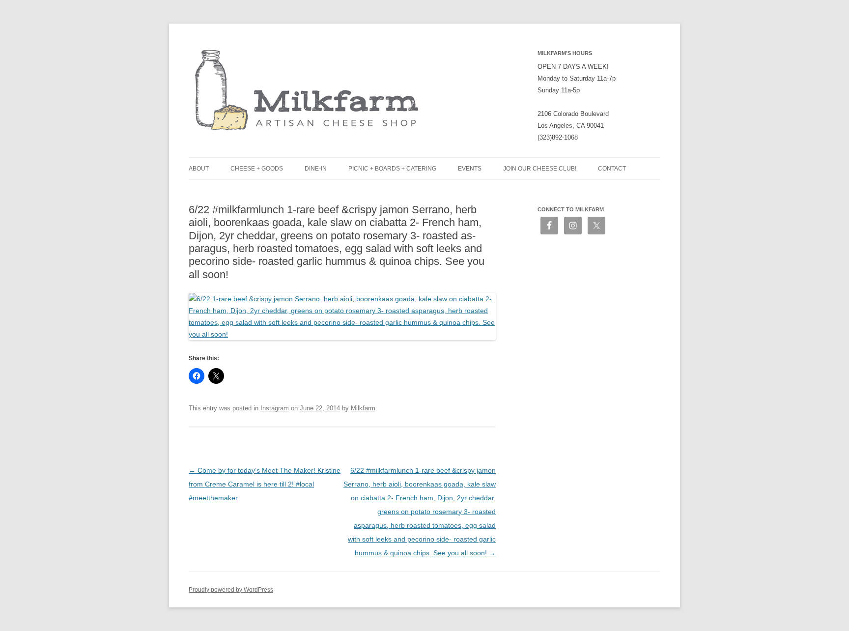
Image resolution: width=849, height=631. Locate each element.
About (199, 168)
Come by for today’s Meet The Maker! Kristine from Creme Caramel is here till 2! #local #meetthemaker (264, 484)
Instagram (274, 408)
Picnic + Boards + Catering (392, 168)
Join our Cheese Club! (539, 168)
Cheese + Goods (256, 168)
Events (469, 168)
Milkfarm (363, 408)
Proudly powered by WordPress (231, 589)
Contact (612, 168)
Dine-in (316, 168)
